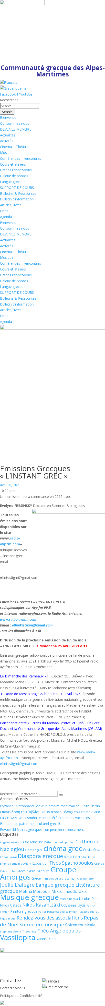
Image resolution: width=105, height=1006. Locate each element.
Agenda (6, 216)
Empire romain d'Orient (15, 863)
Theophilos (29, 931)
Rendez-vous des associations (50, 918)
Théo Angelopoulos (59, 931)
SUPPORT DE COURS (17, 187)
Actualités (7, 135)
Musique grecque (29, 897)
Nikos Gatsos (10, 905)
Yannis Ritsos (46, 938)
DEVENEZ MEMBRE (15, 129)
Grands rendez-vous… (17, 170)
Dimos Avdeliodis (75, 857)
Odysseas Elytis (73, 905)
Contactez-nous (12, 988)
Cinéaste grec (33, 850)
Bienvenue (8, 117)
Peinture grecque (23, 911)
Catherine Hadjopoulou (59, 842)
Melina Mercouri (35, 891)
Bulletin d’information (17, 199)
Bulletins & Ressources (18, 193)
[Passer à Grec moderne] (13, 88)
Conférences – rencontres (20, 158)
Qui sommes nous (14, 123)
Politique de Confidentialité (21, 995)
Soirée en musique (42, 924)
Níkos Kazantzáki (41, 905)
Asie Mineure (32, 842)
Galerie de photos (14, 175)
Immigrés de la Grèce (56, 878)
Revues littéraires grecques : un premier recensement (42, 829)
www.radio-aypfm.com (18, 619)
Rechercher (9, 793)
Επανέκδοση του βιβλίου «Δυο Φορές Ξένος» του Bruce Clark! (50, 812)
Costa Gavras (93, 849)
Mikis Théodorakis (69, 891)
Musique (6, 152)
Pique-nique (8, 918)
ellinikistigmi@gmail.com (32, 625)
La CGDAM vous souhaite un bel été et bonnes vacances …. (47, 817)
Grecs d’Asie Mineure (33, 871)
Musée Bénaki (69, 899)
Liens (4, 211)
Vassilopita (17, 937)
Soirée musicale (80, 925)
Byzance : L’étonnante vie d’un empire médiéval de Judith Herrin (50, 806)
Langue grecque (12, 181)
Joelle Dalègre (17, 884)
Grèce (36, 878)
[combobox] (19, 106)
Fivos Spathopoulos (71, 863)
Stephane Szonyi (10, 931)
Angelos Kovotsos (10, 842)
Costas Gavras (8, 857)
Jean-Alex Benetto (82, 878)
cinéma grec (62, 848)
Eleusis (91, 857)
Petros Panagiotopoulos (53, 911)
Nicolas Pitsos (90, 898)
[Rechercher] (61, 795)
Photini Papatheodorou (84, 911)
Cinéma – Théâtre (14, 146)
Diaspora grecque (40, 856)
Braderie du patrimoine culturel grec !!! (30, 823)
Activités (6, 140)
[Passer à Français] (8, 82)
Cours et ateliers (13, 164)
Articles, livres (10, 205)
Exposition (40, 863)
